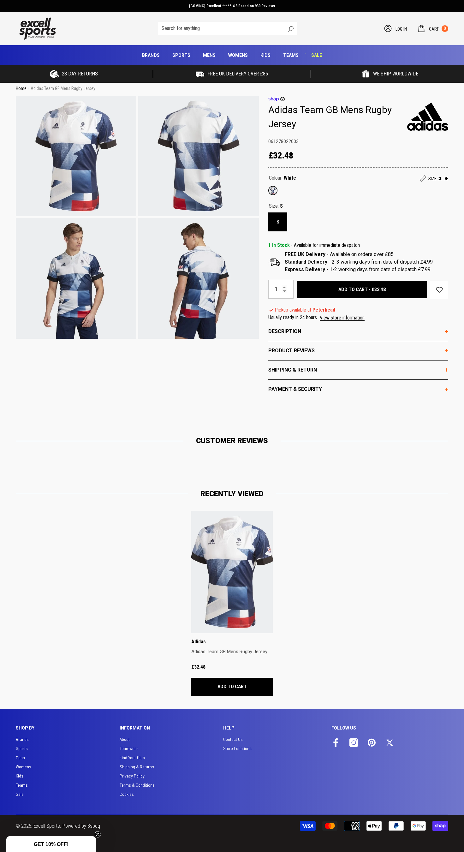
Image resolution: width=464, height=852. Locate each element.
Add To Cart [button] (232, 686)
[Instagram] (354, 743)
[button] (432, 28)
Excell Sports (46, 826)
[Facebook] (336, 743)
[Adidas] (427, 116)
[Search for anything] (227, 28)
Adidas (198, 642)
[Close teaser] (98, 834)
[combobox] (221, 28)
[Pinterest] (372, 743)
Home (21, 88)
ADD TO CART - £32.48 (362, 289)
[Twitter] (390, 743)
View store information (342, 318)
